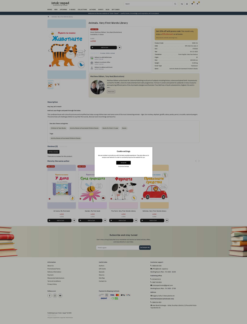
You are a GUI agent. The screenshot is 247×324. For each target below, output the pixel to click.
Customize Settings (123, 166)
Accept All (123, 162)
